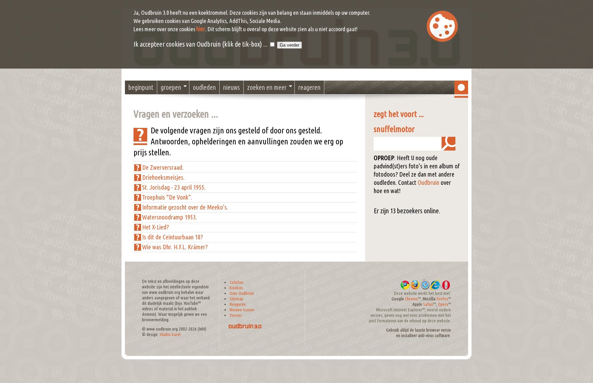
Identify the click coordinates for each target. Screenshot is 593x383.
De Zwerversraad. (163, 167)
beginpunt (140, 87)
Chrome (411, 298)
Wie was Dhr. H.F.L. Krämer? (175, 247)
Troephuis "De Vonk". (167, 197)
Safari (428, 304)
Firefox (442, 298)
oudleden (204, 87)
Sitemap (236, 298)
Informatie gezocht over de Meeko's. (185, 207)
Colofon (236, 282)
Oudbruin (428, 182)
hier (200, 29)
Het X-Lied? (155, 227)
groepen (171, 87)
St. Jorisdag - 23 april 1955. (174, 187)
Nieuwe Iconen (242, 309)
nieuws (231, 87)
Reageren (238, 304)
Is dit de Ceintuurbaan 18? (172, 237)
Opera (443, 304)
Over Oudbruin (242, 293)
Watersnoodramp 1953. (169, 217)
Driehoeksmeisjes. (163, 177)
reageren (309, 87)
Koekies (236, 287)
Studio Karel (170, 334)
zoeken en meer (267, 87)
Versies (236, 315)
